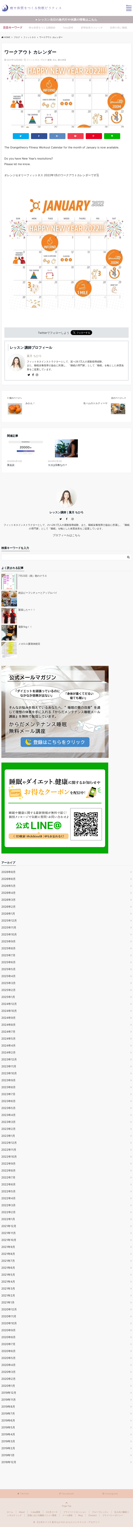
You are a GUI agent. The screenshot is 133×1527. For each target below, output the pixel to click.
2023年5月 (8, 1108)
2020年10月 (9, 1323)
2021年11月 (8, 1233)
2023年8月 (8, 1087)
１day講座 (35, 1512)
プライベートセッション (74, 1512)
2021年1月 (8, 1302)
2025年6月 (8, 962)
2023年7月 (8, 1094)
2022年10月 (9, 1156)
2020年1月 (8, 1385)
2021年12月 (8, 1226)
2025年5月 (8, 969)
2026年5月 (8, 886)
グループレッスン (100, 1512)
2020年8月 (8, 1337)
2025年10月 (9, 934)
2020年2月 (8, 1378)
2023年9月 (8, 1080)
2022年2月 (8, 1212)
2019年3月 (8, 1441)
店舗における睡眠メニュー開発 (41, 1515)
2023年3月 (8, 1122)
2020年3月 (8, 1372)
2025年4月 (8, 976)
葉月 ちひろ (34, 356)
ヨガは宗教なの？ (57, 464)
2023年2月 (8, 1129)
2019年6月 (8, 1420)
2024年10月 (9, 1011)
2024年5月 (8, 1038)
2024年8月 (8, 1024)
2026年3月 (8, 899)
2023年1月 (8, 1135)
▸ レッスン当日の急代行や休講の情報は (66, 19)
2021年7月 (8, 1260)
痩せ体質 (62, 59)
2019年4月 (8, 1434)
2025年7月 (8, 955)
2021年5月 (8, 1274)
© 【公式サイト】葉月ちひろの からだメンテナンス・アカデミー (66, 1522)
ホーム (10, 1512)
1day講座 (68, 27)
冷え (55, 59)
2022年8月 (8, 1170)
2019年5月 (8, 1427)
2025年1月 (8, 997)
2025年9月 (8, 941)
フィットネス (33, 59)
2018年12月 (8, 1462)
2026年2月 (8, 906)
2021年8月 (8, 1254)
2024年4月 (8, 1045)
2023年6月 (8, 1101)
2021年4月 (8, 1281)
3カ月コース (52, 1512)
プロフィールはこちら (66, 535)
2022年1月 (8, 1219)
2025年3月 (8, 983)
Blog (80, 1515)
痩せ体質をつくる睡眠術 (42, 27)
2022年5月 (8, 1191)
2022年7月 (8, 1177)
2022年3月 (8, 1205)
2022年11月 (8, 1149)
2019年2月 (8, 1448)
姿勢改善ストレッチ (92, 27)
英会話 (10, 464)
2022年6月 (8, 1184)
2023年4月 (8, 1115)
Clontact (92, 1515)
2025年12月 (9, 920)
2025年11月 (8, 927)
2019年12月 (8, 1392)
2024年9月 (8, 1017)
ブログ (43, 59)
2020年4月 (8, 1365)
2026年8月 (8, 872)
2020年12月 (9, 1309)
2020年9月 (8, 1330)
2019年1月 (8, 1455)
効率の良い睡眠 (118, 27)
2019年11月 (8, 1399)
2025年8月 (8, 948)
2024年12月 (9, 1004)
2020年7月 (8, 1344)
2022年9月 (8, 1163)
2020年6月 (8, 1351)
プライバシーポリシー (112, 1515)
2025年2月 (8, 990)
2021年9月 (8, 1247)
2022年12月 (9, 1142)
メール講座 (67, 1515)
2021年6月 (8, 1267)
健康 (49, 59)
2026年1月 (8, 913)
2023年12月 (9, 1059)
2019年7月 (8, 1413)
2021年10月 (8, 1240)
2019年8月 (8, 1406)
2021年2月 (8, 1295)
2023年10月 (9, 1073)
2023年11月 (8, 1066)
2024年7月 (8, 1031)
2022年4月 (8, 1198)
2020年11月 (8, 1316)
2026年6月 (8, 879)
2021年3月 (8, 1288)
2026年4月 (8, 892)
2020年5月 (8, 1358)
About (22, 1512)
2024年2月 (8, 1052)
